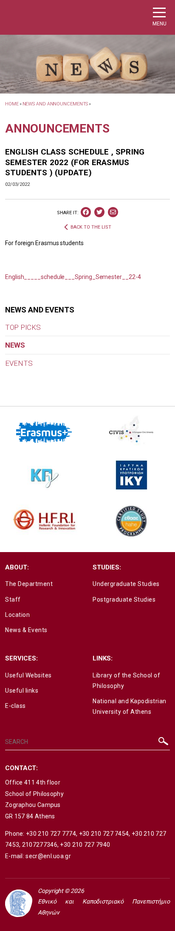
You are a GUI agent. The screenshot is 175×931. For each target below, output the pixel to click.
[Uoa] (18, 903)
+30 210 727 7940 (85, 844)
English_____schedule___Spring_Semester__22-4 (73, 276)
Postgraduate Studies (124, 599)
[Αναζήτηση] (163, 743)
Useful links (21, 690)
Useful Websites (28, 675)
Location (17, 614)
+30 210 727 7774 (51, 833)
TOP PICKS (22, 327)
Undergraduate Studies (126, 583)
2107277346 (39, 844)
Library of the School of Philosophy (126, 680)
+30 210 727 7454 (104, 833)
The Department (29, 583)
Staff (13, 599)
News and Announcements (55, 104)
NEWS (15, 345)
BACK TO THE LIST (91, 227)
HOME (12, 104)
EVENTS (18, 363)
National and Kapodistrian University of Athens (130, 706)
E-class (15, 705)
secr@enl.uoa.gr (48, 856)
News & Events (26, 630)
